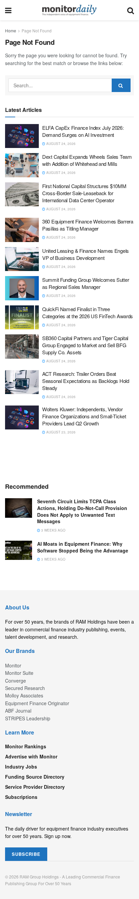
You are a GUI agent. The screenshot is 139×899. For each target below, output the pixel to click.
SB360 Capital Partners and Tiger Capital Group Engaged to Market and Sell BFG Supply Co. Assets (85, 345)
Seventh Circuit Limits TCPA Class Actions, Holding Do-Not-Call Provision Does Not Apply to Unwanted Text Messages (82, 511)
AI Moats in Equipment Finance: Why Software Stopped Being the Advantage (82, 547)
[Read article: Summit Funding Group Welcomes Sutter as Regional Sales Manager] (22, 288)
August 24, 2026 (60, 143)
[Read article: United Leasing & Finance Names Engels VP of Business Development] (22, 259)
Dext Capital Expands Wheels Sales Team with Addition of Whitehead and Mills (87, 160)
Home (10, 30)
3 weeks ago (52, 530)
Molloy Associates (24, 695)
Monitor (13, 665)
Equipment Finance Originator (37, 703)
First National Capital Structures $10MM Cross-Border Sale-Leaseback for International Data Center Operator (84, 193)
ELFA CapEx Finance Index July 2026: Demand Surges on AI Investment (83, 131)
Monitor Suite (19, 672)
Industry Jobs (21, 766)
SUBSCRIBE (26, 854)
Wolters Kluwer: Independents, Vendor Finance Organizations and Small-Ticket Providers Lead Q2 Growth (84, 416)
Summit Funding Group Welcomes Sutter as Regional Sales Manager (85, 283)
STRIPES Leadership (27, 718)
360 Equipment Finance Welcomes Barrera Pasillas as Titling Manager (87, 225)
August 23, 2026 (60, 432)
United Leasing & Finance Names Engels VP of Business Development (85, 254)
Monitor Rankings (25, 746)
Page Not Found (37, 30)
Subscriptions (21, 796)
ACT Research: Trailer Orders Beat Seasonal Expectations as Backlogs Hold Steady (85, 380)
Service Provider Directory (35, 786)
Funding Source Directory (34, 776)
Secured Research (25, 688)
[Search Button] (130, 10)
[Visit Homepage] (69, 10)
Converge (15, 680)
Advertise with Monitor (31, 756)
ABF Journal (18, 710)
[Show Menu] (8, 10)
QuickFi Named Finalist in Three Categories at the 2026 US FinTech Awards (87, 312)
